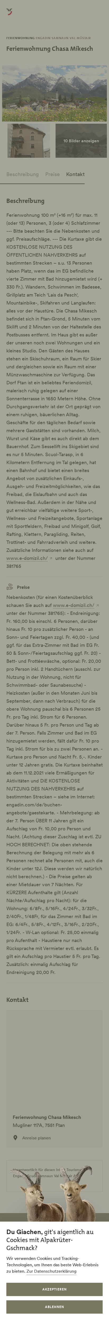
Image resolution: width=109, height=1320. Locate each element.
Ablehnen (54, 1307)
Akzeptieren (54, 1289)
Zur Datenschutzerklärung (51, 1271)
